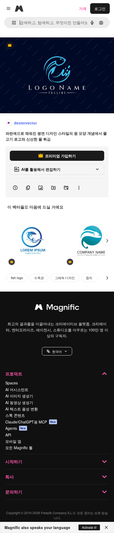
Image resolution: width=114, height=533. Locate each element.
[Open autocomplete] (12, 23)
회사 (9, 477)
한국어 (57, 351)
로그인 (100, 8)
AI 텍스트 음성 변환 (21, 408)
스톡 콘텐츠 (15, 415)
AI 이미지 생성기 (19, 395)
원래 (30, 45)
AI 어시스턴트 (16, 389)
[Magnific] (57, 308)
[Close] (106, 527)
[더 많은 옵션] (78, 188)
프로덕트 (13, 374)
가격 (82, 8)
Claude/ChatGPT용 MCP (30, 421)
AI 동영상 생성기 (19, 402)
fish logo (17, 277)
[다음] (107, 240)
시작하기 (13, 461)
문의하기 (13, 492)
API (8, 434)
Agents (15, 428)
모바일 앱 (13, 441)
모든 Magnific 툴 (19, 447)
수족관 (39, 277)
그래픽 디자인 (65, 277)
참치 (89, 277)
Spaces (11, 382)
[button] (57, 351)
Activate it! (89, 527)
